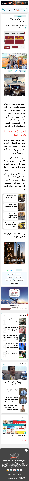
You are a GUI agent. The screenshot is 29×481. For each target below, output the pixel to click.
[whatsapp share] (12, 71)
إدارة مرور (11, 273)
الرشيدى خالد (21, 27)
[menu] (25, 9)
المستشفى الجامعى (18, 280)
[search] (3, 9)
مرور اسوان (8, 280)
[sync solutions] (22, 478)
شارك (23, 71)
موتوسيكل (10, 277)
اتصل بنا (9, 474)
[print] (9, 71)
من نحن (19, 474)
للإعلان (14, 474)
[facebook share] (19, 71)
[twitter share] (16, 71)
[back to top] (26, 450)
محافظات (20, 16)
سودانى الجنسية (14, 283)
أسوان (18, 273)
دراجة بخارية (18, 277)
